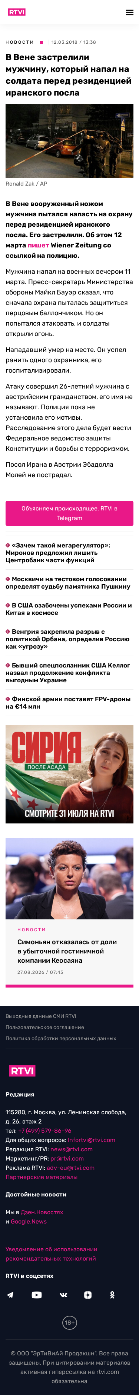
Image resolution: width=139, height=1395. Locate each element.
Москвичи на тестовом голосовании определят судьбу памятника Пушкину (68, 582)
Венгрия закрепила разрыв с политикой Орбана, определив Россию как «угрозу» (67, 639)
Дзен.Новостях (42, 1212)
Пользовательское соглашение (45, 1027)
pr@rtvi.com (67, 1158)
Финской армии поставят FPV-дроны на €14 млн (68, 702)
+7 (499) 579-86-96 (45, 1130)
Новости (20, 42)
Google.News (29, 1221)
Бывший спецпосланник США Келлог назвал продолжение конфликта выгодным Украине (68, 673)
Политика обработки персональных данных (61, 1038)
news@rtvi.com (71, 1149)
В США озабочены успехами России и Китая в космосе (69, 609)
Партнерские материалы (41, 1177)
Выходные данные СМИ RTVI (41, 1016)
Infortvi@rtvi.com (91, 1139)
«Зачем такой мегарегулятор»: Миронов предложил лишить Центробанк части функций (58, 553)
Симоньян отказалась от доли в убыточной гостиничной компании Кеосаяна (67, 951)
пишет (38, 245)
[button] (130, 12)
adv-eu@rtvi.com (71, 1167)
